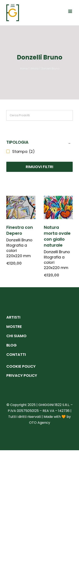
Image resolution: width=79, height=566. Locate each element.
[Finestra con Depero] (20, 207)
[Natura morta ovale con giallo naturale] (58, 207)
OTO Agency (39, 422)
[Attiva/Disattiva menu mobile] (70, 11)
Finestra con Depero (19, 230)
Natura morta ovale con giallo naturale (57, 236)
